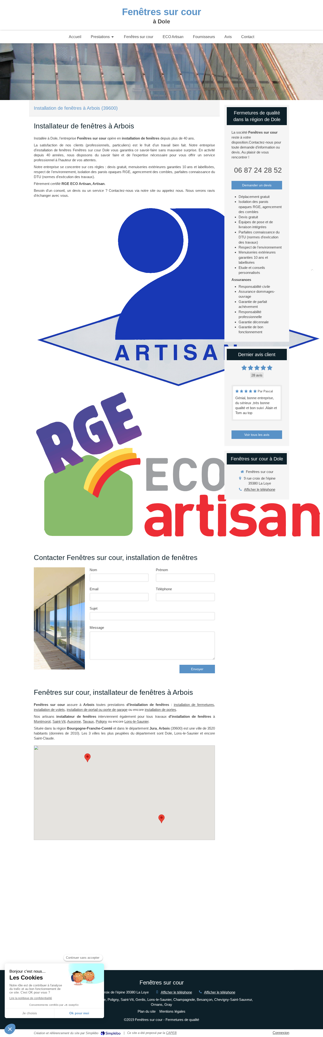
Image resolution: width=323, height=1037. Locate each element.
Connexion (281, 1033)
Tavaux (88, 721)
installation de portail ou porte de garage (97, 710)
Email (94, 589)
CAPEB (171, 1033)
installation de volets (49, 710)
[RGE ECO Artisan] (178, 464)
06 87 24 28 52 (258, 170)
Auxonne (74, 721)
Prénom (162, 570)
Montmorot (42, 721)
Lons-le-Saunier (136, 721)
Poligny (101, 721)
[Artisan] (178, 297)
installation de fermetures (194, 705)
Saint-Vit (58, 721)
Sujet (93, 608)
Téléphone (164, 589)
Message (97, 628)
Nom (93, 570)
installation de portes (160, 710)
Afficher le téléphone (259, 489)
